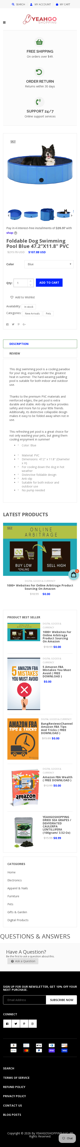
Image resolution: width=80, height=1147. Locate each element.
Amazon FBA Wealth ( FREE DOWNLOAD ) (57, 778)
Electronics (14, 880)
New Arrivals (32, 313)
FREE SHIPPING (40, 51)
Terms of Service (16, 1078)
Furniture (13, 896)
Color (10, 264)
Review (14, 353)
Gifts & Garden (17, 912)
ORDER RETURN (40, 81)
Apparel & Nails (17, 888)
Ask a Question (24, 961)
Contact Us (12, 1105)
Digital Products (18, 920)
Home (11, 872)
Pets (48, 313)
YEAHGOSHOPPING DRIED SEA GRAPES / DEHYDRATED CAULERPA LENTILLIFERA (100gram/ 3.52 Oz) (57, 825)
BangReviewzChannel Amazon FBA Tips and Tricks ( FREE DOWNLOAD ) (57, 728)
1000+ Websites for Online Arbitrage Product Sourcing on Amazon (40, 586)
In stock (28, 307)
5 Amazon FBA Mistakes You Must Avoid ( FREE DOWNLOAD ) (57, 671)
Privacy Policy (14, 1096)
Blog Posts (12, 1115)
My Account (42, 4)
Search (20, 4)
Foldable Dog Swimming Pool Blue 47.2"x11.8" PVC (37, 243)
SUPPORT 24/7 (40, 111)
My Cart (65, 4)
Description (19, 344)
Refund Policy (14, 1087)
